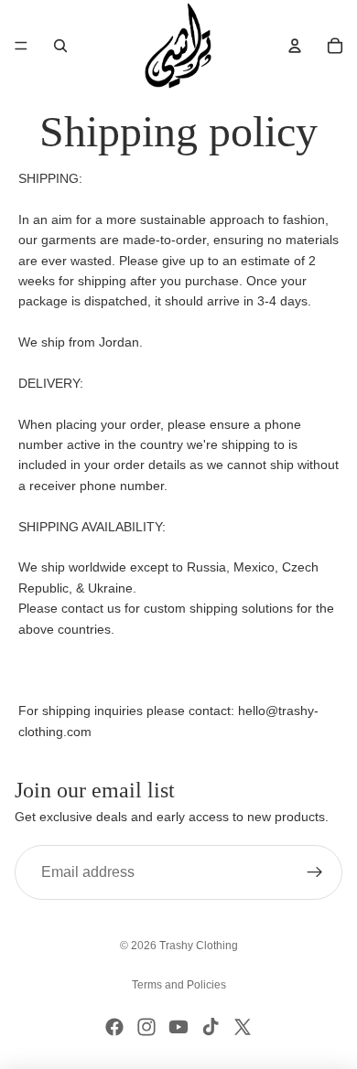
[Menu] (21, 46)
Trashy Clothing (198, 945)
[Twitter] (243, 1027)
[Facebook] (114, 1027)
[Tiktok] (211, 1027)
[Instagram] (146, 1027)
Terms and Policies (179, 984)
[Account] (295, 46)
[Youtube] (178, 1027)
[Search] (60, 46)
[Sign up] (315, 872)
